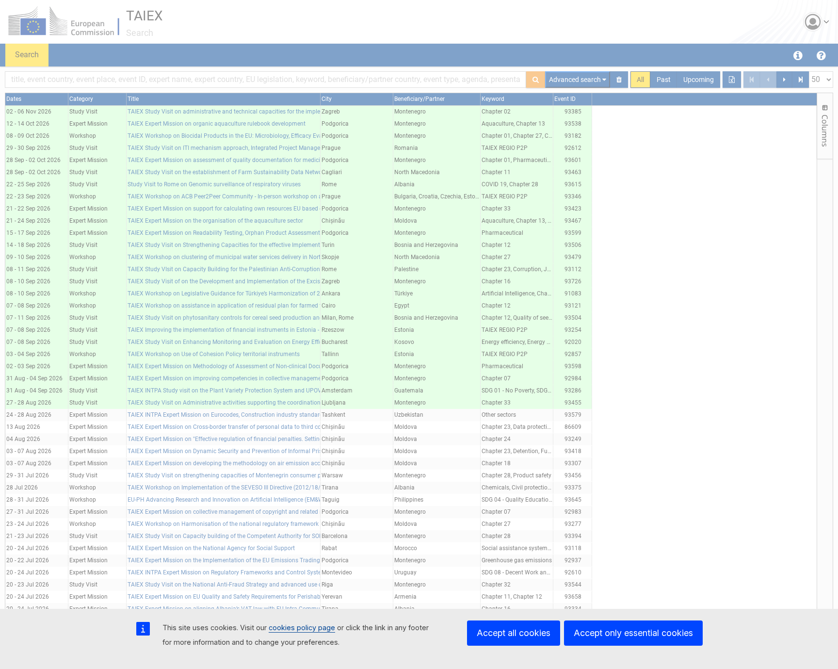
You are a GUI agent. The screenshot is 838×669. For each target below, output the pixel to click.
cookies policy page (302, 627)
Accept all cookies (513, 633)
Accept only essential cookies (633, 633)
